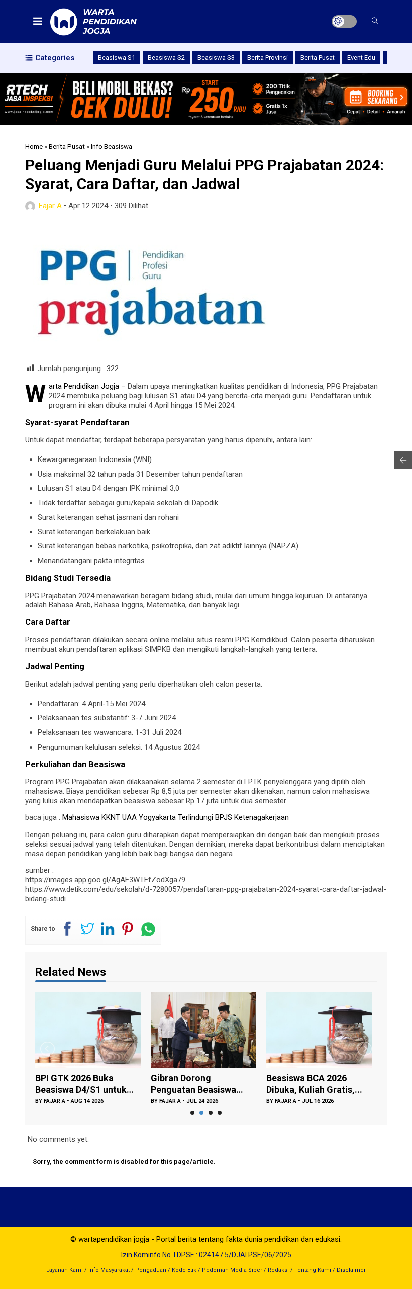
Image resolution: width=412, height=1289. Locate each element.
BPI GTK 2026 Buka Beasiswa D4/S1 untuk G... (81, 1084)
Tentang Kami (312, 1270)
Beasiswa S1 (116, 57)
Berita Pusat (317, 57)
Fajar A (50, 205)
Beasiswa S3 (216, 57)
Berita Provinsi (267, 57)
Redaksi (278, 1270)
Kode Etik (184, 1270)
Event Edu (361, 57)
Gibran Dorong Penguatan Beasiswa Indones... (193, 1084)
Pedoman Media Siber (232, 1270)
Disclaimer (351, 1270)
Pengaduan (150, 1270)
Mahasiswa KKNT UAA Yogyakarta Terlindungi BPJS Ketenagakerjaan (174, 817)
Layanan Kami (64, 1270)
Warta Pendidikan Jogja (84, 386)
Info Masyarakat (109, 1270)
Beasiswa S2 (166, 57)
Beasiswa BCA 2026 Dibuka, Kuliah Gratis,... (314, 1084)
